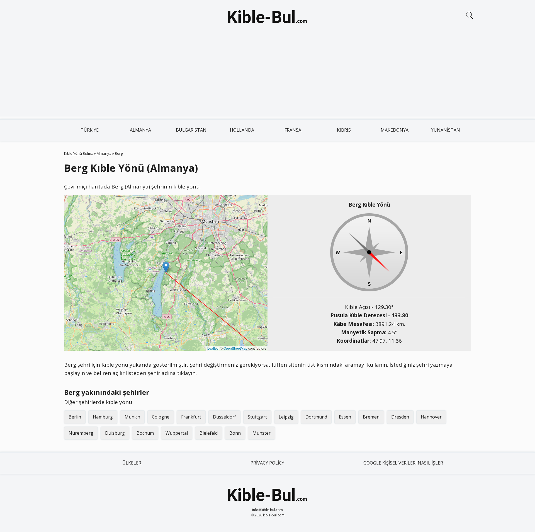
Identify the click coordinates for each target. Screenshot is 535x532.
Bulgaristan (191, 130)
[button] (165, 267)
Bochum (145, 433)
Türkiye (90, 130)
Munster (261, 433)
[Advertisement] (267, 77)
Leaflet (212, 348)
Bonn (235, 433)
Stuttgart (257, 417)
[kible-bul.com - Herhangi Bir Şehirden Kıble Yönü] (267, 18)
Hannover (431, 417)
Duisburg (115, 433)
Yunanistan (445, 130)
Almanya (140, 130)
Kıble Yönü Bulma (78, 153)
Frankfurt (191, 417)
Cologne (160, 417)
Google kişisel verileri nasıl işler (403, 463)
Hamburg (103, 417)
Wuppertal (177, 433)
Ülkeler (131, 463)
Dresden (400, 417)
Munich (132, 417)
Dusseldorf (224, 417)
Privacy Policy (267, 463)
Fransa (292, 130)
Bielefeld (209, 433)
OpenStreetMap (235, 348)
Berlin (75, 417)
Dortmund (316, 417)
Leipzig (286, 417)
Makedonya (394, 130)
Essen (345, 417)
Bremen (371, 417)
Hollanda (242, 130)
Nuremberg (81, 433)
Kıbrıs (344, 130)
